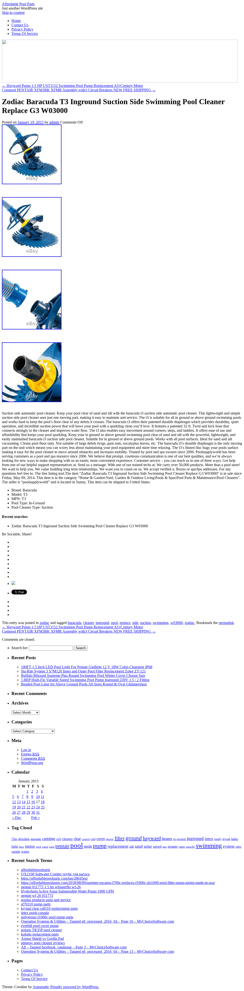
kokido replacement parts (40, 934)
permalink (226, 623)
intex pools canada (35, 913)
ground (134, 838)
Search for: (19, 648)
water (25, 851)
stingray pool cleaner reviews (43, 943)
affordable (24, 839)
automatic (35, 839)
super (182, 846)
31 (38, 812)
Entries (30, 754)
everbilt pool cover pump (40, 926)
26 (14, 812)
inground (102, 623)
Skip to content (13, 13)
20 (19, 807)
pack (38, 847)
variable (15, 851)
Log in (26, 750)
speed (157, 846)
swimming (160, 623)
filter (120, 838)
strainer (173, 846)
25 (43, 807)
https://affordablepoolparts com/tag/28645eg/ (54, 878)
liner (21, 846)
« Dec (16, 818)
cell (58, 839)
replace (125, 623)
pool (114, 623)
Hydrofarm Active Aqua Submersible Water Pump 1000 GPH (67, 891)
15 (28, 802)
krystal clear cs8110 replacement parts (49, 908)
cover (101, 838)
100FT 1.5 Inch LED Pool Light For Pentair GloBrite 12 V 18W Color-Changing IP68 (86, 667)
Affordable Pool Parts (18, 4)
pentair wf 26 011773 (37, 896)
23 (33, 807)
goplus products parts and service (46, 900)
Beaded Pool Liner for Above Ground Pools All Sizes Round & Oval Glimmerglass (84, 684)
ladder (234, 839)
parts (51, 846)
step (165, 846)
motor (30, 846)
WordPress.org (32, 763)
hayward (152, 838)
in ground (179, 839)
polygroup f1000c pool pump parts (47, 917)
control (86, 839)
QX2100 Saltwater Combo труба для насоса (55, 874)
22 (28, 807)
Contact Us (19, 25)
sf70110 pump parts (36, 904)
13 (19, 802)
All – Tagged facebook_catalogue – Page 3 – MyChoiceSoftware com (74, 947)
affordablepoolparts (35, 870)
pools (88, 846)
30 (33, 812)
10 (38, 797)
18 (43, 802)
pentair (62, 846)
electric (110, 839)
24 (38, 807)
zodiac (44, 623)
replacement (118, 846)
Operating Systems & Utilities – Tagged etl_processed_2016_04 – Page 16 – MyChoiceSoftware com (97, 921)
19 (14, 807)
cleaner (88, 623)
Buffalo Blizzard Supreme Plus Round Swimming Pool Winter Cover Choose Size (83, 675)
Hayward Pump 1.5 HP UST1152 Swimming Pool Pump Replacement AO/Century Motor (72, 86)
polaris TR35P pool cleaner (41, 930)
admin (54, 122)
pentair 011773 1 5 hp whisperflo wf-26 (51, 887)
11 (42, 797)
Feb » (35, 818)
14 (23, 802)
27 (19, 812)
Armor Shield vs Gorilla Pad (42, 939)
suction (145, 623)
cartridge (48, 839)
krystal (226, 839)
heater (167, 838)
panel (45, 846)
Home (16, 21)
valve (238, 846)
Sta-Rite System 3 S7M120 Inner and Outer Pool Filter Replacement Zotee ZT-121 (83, 671)
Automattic (41, 987)
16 (33, 802)
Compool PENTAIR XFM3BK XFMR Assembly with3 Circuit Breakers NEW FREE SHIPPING (79, 90)
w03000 (176, 623)
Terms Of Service (24, 34)
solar (148, 846)
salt (131, 846)
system (228, 846)
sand (139, 846)
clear (77, 839)
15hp (14, 839)
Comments (33, 758)
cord (93, 839)
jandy (218, 839)
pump (100, 845)
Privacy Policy (22, 29)
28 (23, 812)
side (135, 623)
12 (14, 802)
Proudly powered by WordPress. (74, 987)
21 (23, 807)
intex (209, 838)
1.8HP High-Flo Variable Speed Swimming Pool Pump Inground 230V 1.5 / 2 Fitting (85, 680)
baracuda (74, 623)
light (14, 846)
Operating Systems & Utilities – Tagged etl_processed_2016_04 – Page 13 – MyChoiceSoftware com (97, 951)
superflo (190, 846)
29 (28, 812)
